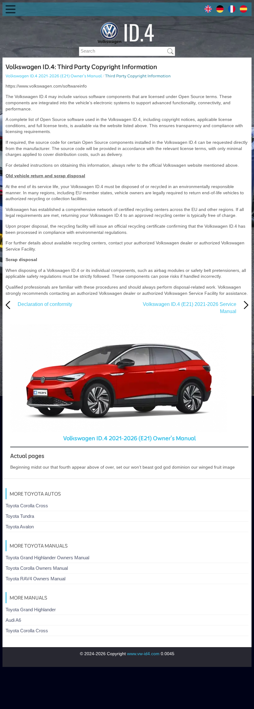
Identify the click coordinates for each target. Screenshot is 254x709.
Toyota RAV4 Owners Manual (35, 578)
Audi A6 (13, 620)
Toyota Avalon (20, 526)
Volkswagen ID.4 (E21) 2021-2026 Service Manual (189, 308)
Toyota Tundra (20, 516)
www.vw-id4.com (143, 653)
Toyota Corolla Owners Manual (37, 568)
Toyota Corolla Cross (27, 505)
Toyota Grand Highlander (31, 609)
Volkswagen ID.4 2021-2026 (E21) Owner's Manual (54, 75)
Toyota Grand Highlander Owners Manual (47, 557)
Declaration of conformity (45, 304)
